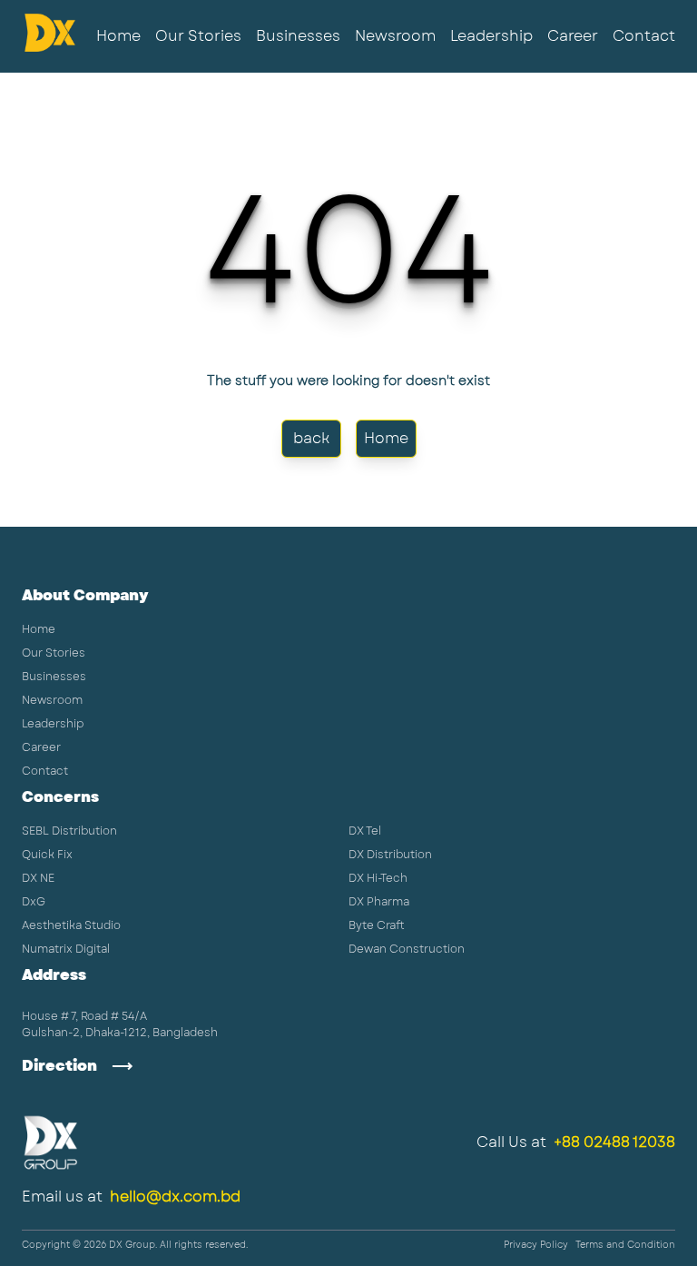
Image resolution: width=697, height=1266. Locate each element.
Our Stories (198, 35)
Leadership (491, 35)
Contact (644, 35)
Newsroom (395, 35)
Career (572, 35)
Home (118, 35)
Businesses (298, 35)
